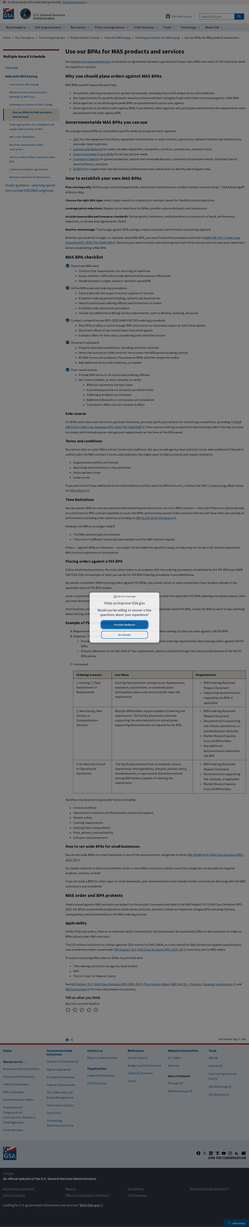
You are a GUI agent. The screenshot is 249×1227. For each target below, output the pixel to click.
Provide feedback (124, 620)
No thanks (124, 630)
